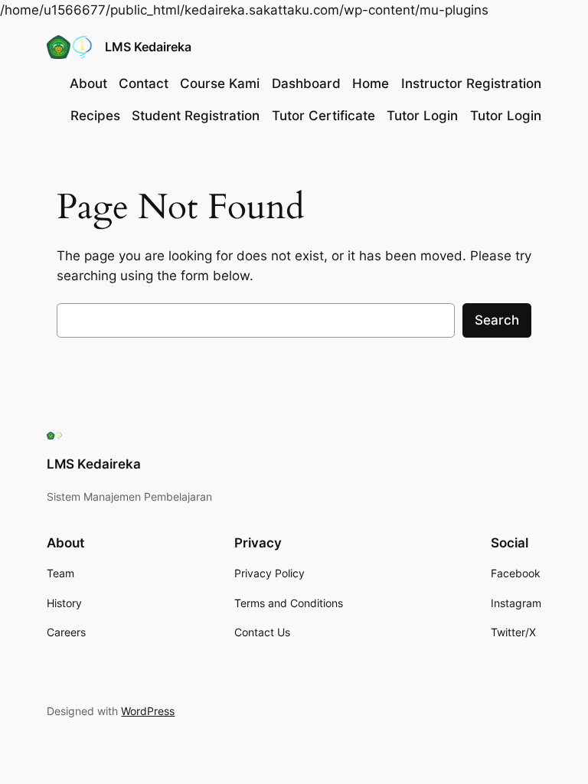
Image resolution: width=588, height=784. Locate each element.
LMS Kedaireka (148, 46)
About (88, 83)
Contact (143, 83)
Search (497, 320)
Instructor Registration (471, 83)
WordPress (148, 710)
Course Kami (220, 83)
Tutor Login (422, 115)
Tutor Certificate (323, 115)
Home (370, 83)
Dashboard (306, 83)
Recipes (95, 115)
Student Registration (196, 115)
